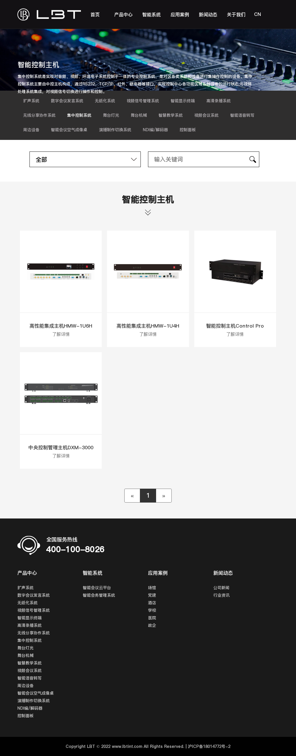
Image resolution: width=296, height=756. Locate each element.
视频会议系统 (206, 115)
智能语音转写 (242, 115)
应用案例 (180, 14)
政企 (152, 625)
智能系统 (151, 14)
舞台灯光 (111, 115)
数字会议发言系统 (67, 101)
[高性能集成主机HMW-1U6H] (61, 272)
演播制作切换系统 (115, 130)
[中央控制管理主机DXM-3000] (61, 393)
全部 (41, 160)
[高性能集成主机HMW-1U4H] (148, 272)
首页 (95, 14)
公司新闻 (221, 588)
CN (257, 14)
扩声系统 (31, 101)
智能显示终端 (183, 101)
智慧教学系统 (170, 115)
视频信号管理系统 (143, 101)
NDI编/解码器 (155, 130)
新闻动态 (208, 14)
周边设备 (31, 130)
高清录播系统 (218, 101)
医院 (152, 618)
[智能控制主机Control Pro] (235, 272)
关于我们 (236, 14)
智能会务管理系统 (99, 595)
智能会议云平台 (97, 588)
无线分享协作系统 (39, 115)
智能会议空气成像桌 (69, 130)
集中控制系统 (79, 115)
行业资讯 (221, 595)
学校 (152, 610)
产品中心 (123, 14)
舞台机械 (139, 115)
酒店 (152, 603)
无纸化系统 (105, 101)
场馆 (152, 588)
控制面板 (188, 130)
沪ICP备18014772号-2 (209, 746)
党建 (152, 595)
